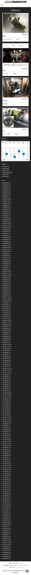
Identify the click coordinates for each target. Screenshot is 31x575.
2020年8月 (6, 328)
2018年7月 (6, 379)
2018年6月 (6, 381)
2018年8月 (6, 377)
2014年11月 (6, 467)
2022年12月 (6, 272)
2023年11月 (6, 249)
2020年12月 (6, 320)
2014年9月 (6, 472)
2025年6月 (6, 211)
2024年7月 (6, 233)
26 (14, 157)
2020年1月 (6, 342)
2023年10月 (6, 251)
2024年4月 (6, 239)
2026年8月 (6, 183)
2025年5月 (6, 213)
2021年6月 (6, 308)
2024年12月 (6, 223)
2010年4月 (6, 514)
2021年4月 (6, 312)
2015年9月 (6, 447)
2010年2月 (6, 518)
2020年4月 (6, 336)
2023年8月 (6, 255)
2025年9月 (6, 205)
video (4, 70)
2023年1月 (6, 270)
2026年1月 (6, 197)
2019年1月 (6, 367)
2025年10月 (6, 203)
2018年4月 (6, 385)
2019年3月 (6, 362)
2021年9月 (6, 302)
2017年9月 (6, 399)
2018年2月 (6, 389)
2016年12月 (6, 417)
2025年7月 (6, 209)
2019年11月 (6, 346)
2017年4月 (6, 409)
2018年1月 (6, 391)
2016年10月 (6, 421)
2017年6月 (6, 405)
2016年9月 (6, 423)
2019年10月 (6, 348)
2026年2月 (6, 195)
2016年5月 (6, 431)
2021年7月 (6, 306)
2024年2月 (6, 243)
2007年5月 (6, 554)
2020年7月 (6, 330)
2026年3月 (6, 193)
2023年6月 (6, 260)
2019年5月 (6, 358)
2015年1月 (6, 463)
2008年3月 (6, 534)
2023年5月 (6, 261)
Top (27, 571)
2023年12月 (6, 247)
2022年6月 (6, 284)
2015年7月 (6, 451)
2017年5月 (6, 407)
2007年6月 (6, 552)
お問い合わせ (12, 567)
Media (4, 170)
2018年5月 (6, 383)
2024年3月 (6, 241)
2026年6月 (6, 187)
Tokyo (4, 36)
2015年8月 (6, 449)
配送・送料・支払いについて (16, 563)
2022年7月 (6, 282)
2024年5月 (6, 237)
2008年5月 (6, 530)
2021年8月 (6, 304)
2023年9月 (6, 253)
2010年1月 (6, 520)
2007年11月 (6, 542)
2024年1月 (6, 245)
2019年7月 (6, 354)
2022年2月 (6, 292)
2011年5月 (6, 506)
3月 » (27, 159)
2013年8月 (6, 492)
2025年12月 (6, 199)
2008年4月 (6, 532)
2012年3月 (6, 500)
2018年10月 (6, 373)
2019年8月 (6, 352)
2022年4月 (6, 288)
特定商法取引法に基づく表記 (10, 565)
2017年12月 (6, 393)
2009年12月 (6, 522)
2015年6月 (6, 453)
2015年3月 (6, 459)
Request (4, 100)
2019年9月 (6, 350)
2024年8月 (6, 231)
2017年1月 (6, 415)
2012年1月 (6, 502)
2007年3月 (6, 558)
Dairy (4, 168)
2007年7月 (6, 550)
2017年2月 (6, 413)
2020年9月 (6, 326)
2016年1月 (6, 439)
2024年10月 (6, 227)
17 (6, 154)
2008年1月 (6, 538)
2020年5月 (6, 334)
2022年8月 (6, 280)
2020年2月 (6, 340)
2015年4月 (6, 457)
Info (3, 131)
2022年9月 (6, 278)
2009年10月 (6, 524)
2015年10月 (6, 445)
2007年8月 (6, 548)
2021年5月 (6, 310)
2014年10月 (6, 469)
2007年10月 (6, 544)
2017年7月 (6, 403)
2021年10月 (6, 300)
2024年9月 (6, 229)
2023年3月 (6, 266)
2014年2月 (6, 486)
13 (19, 151)
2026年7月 (6, 185)
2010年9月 (6, 510)
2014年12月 (6, 465)
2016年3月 (6, 435)
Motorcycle (6, 172)
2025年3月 (6, 217)
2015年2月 (6, 461)
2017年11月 (6, 395)
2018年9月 (6, 375)
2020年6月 (6, 332)
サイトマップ (20, 567)
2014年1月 (6, 488)
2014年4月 (6, 482)
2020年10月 (6, 324)
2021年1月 (6, 318)
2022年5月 (6, 286)
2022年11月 (6, 274)
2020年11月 (6, 322)
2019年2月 (6, 365)
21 (23, 154)
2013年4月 (6, 498)
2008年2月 (6, 536)
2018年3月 (6, 387)
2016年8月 (6, 425)
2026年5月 (6, 189)
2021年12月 (6, 296)
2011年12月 (6, 504)
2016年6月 (6, 429)
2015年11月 (6, 443)
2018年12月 (6, 369)
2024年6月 (6, 235)
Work (4, 176)
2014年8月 (6, 474)
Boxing (5, 166)
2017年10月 (6, 397)
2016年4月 (6, 433)
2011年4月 (6, 508)
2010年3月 (6, 516)
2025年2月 (6, 219)
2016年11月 (6, 419)
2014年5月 (6, 480)
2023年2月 (6, 268)
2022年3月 (6, 290)
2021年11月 (6, 298)
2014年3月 (6, 484)
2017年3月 (6, 411)
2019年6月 (6, 356)
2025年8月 (6, 207)
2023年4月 (6, 264)
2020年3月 (6, 338)
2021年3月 (6, 314)
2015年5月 (6, 455)
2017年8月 (6, 401)
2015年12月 (6, 441)
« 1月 (3, 159)
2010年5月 (6, 512)
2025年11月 (6, 201)
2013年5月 (6, 496)
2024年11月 (6, 225)
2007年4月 (6, 556)
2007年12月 (6, 540)
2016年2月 (6, 437)
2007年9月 (6, 546)
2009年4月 (6, 526)
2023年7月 (6, 257)
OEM (4, 174)
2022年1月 (6, 294)
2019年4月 (6, 360)
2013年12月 (6, 490)
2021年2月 (6, 316)
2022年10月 (6, 276)
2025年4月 (6, 215)
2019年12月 (6, 344)
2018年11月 (6, 371)
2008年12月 (6, 528)
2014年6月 (6, 478)
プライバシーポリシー (24, 565)
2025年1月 (6, 221)
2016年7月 (6, 427)
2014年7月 (6, 476)
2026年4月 (6, 191)
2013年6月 (6, 494)
